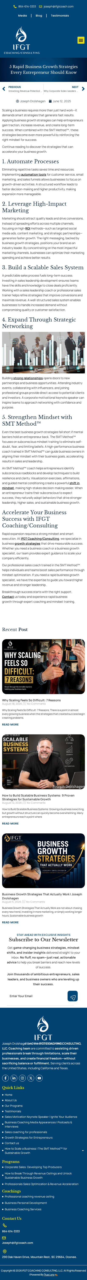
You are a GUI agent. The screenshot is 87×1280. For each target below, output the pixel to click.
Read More (10, 724)
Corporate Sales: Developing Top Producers (33, 1167)
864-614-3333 (11, 1231)
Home (8, 1095)
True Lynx (49, 1274)
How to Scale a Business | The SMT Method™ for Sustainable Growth (36, 1151)
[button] (80, 40)
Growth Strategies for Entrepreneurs (29, 1137)
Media (22, 16)
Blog (39, 16)
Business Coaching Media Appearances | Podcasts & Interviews (38, 1124)
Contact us (12, 1143)
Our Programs (14, 1106)
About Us (11, 1100)
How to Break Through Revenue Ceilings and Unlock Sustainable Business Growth (38, 1175)
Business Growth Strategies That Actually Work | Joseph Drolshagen (42, 896)
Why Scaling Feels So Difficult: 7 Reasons (31, 700)
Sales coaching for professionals (26, 1132)
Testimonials (60, 16)
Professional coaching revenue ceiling (29, 1196)
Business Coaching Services (23, 1209)
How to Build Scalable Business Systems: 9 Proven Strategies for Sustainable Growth (38, 797)
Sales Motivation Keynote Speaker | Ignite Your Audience (41, 1117)
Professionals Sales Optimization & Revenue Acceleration (42, 1184)
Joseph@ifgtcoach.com (17, 1243)
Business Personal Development (26, 1203)
